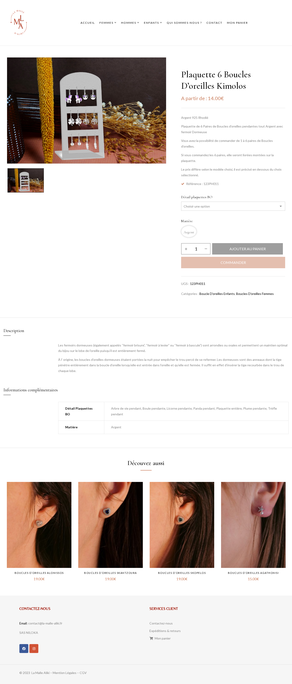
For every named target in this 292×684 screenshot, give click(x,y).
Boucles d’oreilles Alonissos (39, 572)
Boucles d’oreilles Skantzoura (110, 572)
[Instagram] (33, 648)
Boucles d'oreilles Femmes (255, 294)
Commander (233, 262)
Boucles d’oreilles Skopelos (182, 572)
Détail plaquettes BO (196, 197)
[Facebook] (23, 648)
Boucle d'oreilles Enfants (217, 294)
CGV (83, 673)
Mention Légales (64, 673)
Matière (187, 221)
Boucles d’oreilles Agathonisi (253, 572)
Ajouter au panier (247, 249)
